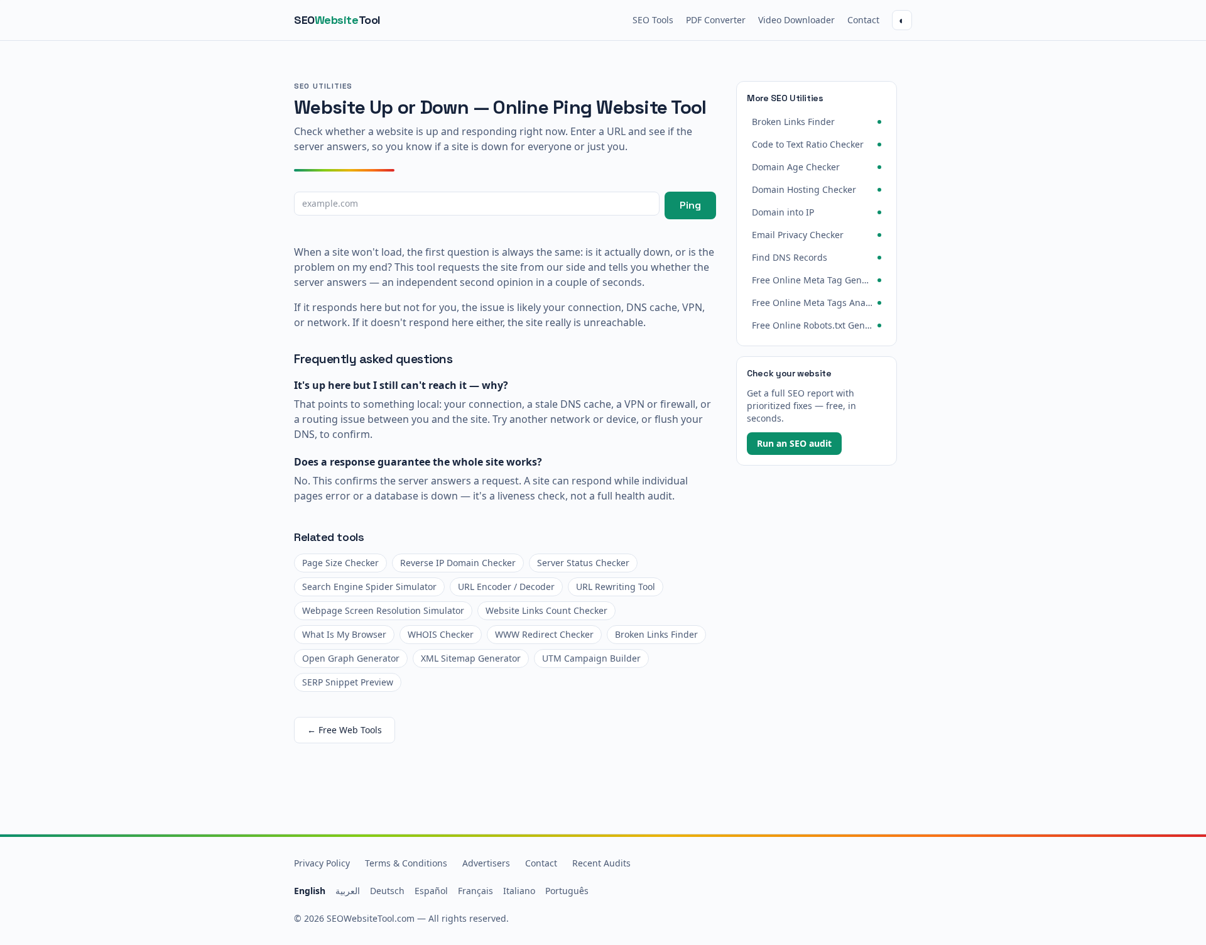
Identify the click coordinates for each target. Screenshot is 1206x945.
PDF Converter (716, 20)
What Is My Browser (344, 634)
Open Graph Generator (350, 658)
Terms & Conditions (406, 863)
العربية (347, 891)
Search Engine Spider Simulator (369, 587)
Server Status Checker (583, 563)
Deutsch (387, 891)
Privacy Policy (322, 863)
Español (431, 891)
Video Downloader (796, 20)
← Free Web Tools (344, 730)
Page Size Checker (340, 563)
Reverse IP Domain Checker (458, 563)
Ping (690, 205)
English (309, 891)
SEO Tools (653, 20)
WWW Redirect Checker (544, 634)
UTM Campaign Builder (591, 658)
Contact (863, 20)
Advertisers (486, 863)
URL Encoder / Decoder (506, 587)
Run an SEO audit (794, 443)
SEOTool (337, 20)
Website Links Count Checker (546, 610)
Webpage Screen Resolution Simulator (383, 610)
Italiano (519, 891)
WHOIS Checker (441, 634)
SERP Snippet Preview (347, 682)
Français (475, 891)
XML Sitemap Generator (471, 658)
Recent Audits (601, 863)
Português (567, 891)
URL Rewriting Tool (615, 587)
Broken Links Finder (656, 634)
